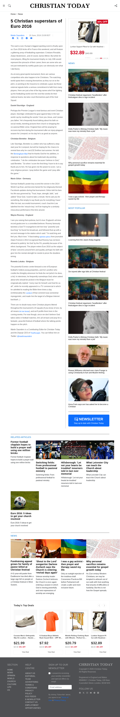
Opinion (11, 676)
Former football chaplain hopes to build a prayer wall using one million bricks (21, 447)
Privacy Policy (60, 700)
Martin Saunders (17, 35)
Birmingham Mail (21, 154)
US (8, 690)
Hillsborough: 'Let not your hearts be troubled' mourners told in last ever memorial (71, 468)
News (20, 14)
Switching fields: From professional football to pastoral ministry (46, 466)
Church (11, 681)
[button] (3, 6)
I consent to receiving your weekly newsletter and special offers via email (60, 677)
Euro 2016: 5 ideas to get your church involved (21, 516)
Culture (11, 684)
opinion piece (45, 237)
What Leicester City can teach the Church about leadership (97, 466)
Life (9, 687)
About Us (30, 673)
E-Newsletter (32, 699)
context (29, 293)
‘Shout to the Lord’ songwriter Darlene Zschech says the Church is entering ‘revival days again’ (47, 567)
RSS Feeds (30, 696)
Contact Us (31, 702)
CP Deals (87, 57)
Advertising (31, 682)
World (10, 678)
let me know (24, 311)
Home (13, 14)
